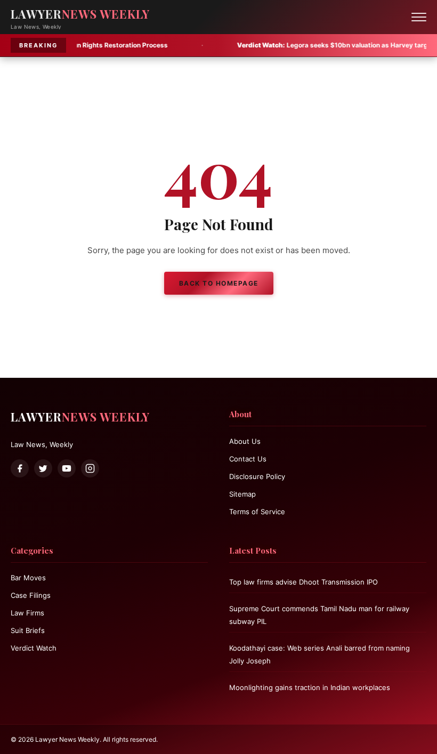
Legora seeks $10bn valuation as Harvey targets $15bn (320, 45)
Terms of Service (257, 511)
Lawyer (80, 14)
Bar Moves (28, 577)
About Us (245, 441)
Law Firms (27, 613)
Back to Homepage (218, 283)
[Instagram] (90, 468)
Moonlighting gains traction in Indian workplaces (309, 687)
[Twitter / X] (43, 468)
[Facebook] (20, 468)
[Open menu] (418, 17)
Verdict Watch (33, 648)
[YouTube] (67, 468)
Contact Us (247, 459)
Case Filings (31, 595)
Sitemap (242, 494)
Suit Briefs (28, 630)
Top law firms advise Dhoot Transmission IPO (303, 582)
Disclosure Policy (257, 476)
